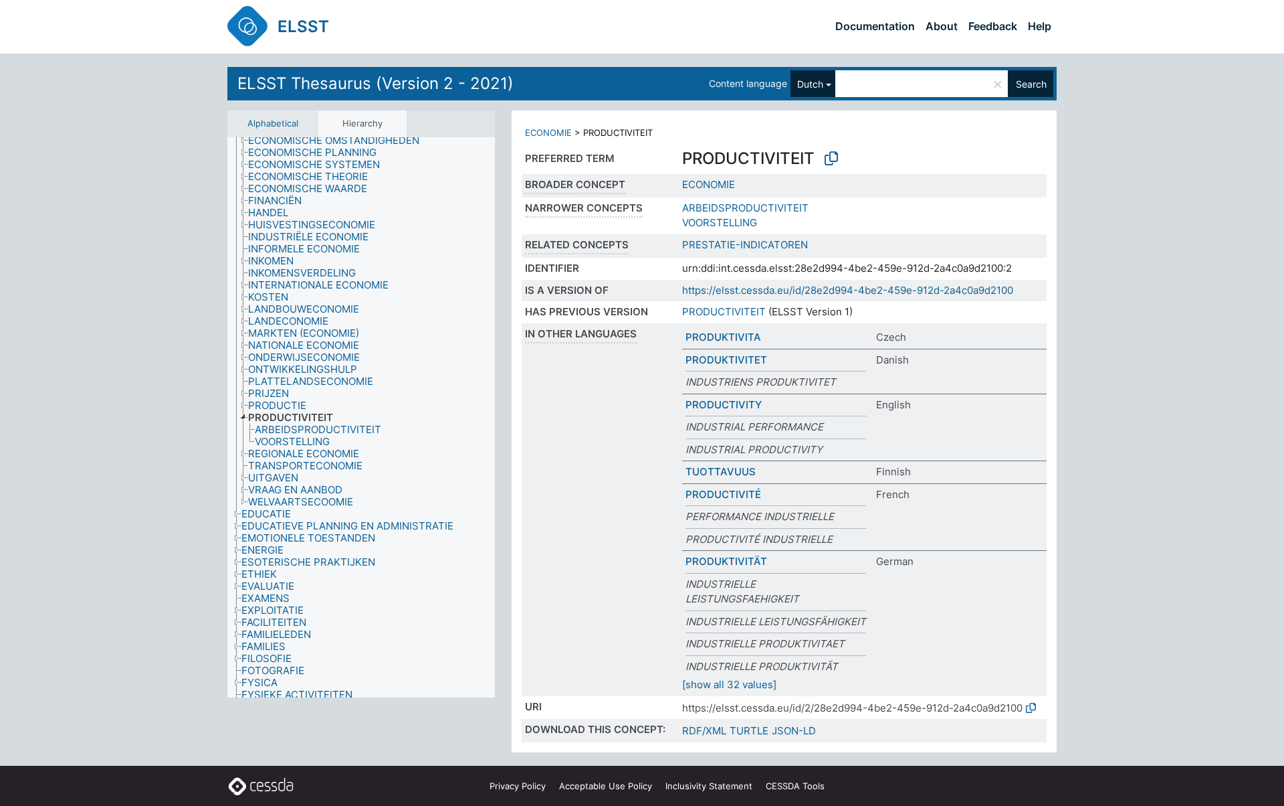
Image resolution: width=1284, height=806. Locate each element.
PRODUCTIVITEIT (724, 311)
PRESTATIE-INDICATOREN (745, 244)
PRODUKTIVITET (726, 359)
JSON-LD (794, 730)
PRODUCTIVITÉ (723, 494)
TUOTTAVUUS (720, 471)
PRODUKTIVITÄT (726, 561)
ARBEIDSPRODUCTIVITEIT (745, 208)
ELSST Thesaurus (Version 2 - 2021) (375, 83)
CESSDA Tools (795, 786)
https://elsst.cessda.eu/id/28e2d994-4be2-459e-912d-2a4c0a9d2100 (847, 290)
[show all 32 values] (729, 684)
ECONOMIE (548, 132)
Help (1039, 26)
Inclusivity (708, 786)
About (942, 26)
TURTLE (749, 730)
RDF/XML (704, 730)
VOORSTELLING (719, 222)
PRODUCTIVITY (723, 404)
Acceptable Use (605, 786)
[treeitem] (339, 141)
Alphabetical (272, 123)
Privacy (518, 786)
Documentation (875, 26)
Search (1031, 84)
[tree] (361, 417)
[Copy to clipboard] (831, 159)
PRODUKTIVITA (723, 337)
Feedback (992, 26)
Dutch (810, 84)
